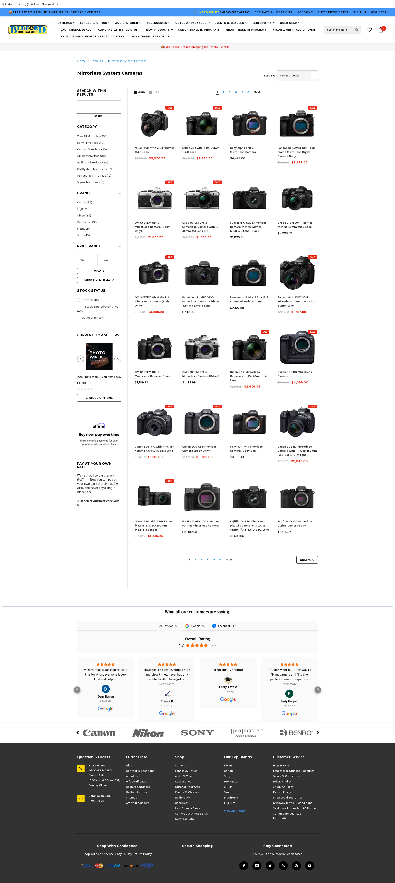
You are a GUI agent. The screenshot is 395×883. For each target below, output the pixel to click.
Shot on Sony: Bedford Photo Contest (92, 36)
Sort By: (269, 75)
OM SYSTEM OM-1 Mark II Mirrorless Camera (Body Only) (152, 301)
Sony (227, 776)
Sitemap (131, 797)
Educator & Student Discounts (294, 771)
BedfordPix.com (136, 792)
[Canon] (98, 733)
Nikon (228, 765)
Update (99, 270)
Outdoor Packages (190, 23)
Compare (307, 559)
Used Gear (288, 23)
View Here (72, 12)
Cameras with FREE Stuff (118, 29)
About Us (132, 776)
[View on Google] (106, 694)
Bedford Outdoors (138, 787)
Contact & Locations (273, 12)
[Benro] (296, 733)
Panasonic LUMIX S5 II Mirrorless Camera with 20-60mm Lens (297, 301)
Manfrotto (231, 797)
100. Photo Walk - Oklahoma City (99, 376)
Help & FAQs (281, 765)
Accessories (156, 23)
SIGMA (228, 787)
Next (257, 92)
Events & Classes (229, 23)
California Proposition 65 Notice (294, 808)
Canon (228, 771)
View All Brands (234, 811)
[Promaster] (246, 733)
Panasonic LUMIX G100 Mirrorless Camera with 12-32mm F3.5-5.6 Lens (201, 301)
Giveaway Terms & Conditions (293, 803)
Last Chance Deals (76, 29)
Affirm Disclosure (137, 803)
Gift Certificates (136, 781)
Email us (95, 801)
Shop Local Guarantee (287, 797)
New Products (158, 29)
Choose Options (99, 397)
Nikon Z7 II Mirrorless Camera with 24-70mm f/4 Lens (248, 376)
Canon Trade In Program (198, 29)
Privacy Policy (282, 781)
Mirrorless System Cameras (127, 61)
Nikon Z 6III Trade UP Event (295, 29)
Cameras (65, 23)
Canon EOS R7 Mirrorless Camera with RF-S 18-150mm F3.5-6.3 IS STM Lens (297, 451)
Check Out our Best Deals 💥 (35, 12)
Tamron (229, 792)
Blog (129, 765)
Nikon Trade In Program (246, 29)
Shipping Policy (283, 787)
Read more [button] (105, 684)
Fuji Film (229, 803)
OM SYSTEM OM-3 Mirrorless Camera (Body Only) (152, 227)
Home (81, 61)
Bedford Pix (262, 23)
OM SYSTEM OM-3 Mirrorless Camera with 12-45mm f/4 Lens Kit (201, 227)
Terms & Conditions (286, 776)
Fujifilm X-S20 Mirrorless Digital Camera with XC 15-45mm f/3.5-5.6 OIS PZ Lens (249, 525)
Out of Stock (92, 317)
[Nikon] (148, 733)
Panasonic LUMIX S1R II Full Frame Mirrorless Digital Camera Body (296, 152)
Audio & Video (126, 23)
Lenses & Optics (93, 23)
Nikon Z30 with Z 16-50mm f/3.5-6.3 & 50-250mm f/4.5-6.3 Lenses (153, 525)
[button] (99, 128)
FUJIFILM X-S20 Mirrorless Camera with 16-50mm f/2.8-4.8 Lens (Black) (248, 227)
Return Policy (282, 792)
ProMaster (231, 781)
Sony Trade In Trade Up (150, 36)
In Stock (90, 300)
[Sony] (197, 733)
